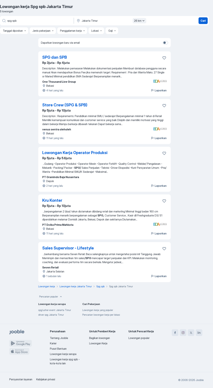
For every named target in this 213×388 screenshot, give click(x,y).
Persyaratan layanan (20, 379)
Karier (53, 343)
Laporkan (161, 90)
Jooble (200, 380)
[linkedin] (199, 332)
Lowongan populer (139, 338)
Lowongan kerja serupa (63, 354)
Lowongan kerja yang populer (97, 310)
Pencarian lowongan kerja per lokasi (101, 314)
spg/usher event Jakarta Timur (54, 310)
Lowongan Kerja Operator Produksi (74, 152)
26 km (137, 20)
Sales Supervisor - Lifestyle (68, 248)
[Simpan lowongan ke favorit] (164, 57)
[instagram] (183, 332)
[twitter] (191, 332)
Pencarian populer (48, 296)
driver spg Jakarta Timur (51, 314)
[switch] (165, 42)
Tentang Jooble (59, 338)
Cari (203, 20)
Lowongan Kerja (98, 343)
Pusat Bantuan (58, 348)
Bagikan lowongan (99, 338)
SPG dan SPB (54, 57)
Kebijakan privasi (45, 379)
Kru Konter (52, 200)
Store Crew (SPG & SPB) (64, 105)
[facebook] (175, 332)
